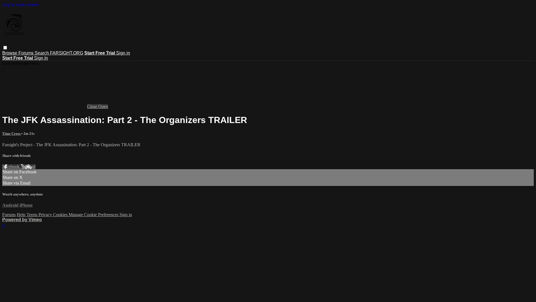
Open (103, 106)
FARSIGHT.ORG (66, 53)
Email (30, 166)
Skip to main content (20, 4)
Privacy (46, 214)
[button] (5, 47)
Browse (10, 53)
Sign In (41, 58)
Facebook (11, 166)
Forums (26, 53)
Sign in (123, 53)
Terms (33, 214)
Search (42, 53)
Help (22, 214)
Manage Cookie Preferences (94, 214)
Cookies (61, 214)
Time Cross (11, 133)
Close (92, 106)
